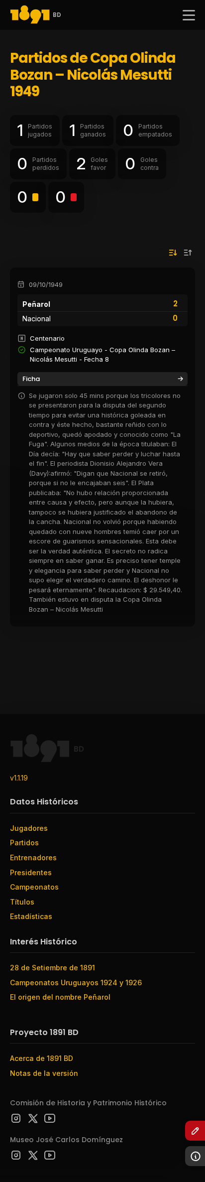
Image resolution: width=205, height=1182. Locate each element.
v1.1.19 (19, 778)
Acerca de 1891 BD (41, 1058)
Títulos (22, 902)
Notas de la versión (44, 1073)
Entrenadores (33, 857)
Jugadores (29, 828)
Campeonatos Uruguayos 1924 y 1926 (76, 982)
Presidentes (31, 872)
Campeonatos (34, 887)
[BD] (30, 15)
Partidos (24, 842)
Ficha (31, 379)
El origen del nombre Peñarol (60, 997)
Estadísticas (31, 916)
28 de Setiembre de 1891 (52, 967)
